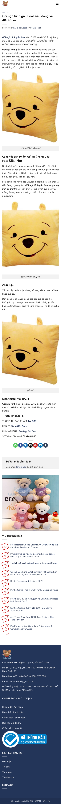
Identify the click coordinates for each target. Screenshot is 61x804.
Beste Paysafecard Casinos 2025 (26, 581)
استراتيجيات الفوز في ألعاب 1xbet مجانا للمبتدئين (33, 563)
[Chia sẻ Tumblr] (45, 445)
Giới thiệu (6, 761)
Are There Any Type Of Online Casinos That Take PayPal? (32, 618)
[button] (57, 3)
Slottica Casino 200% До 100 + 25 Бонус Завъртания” (31, 609)
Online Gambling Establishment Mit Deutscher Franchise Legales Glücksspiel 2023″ (33, 573)
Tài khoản (7, 772)
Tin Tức (5, 13)
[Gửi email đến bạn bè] (30, 445)
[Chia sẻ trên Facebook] (20, 445)
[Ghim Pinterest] (35, 445)
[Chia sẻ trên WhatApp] (15, 445)
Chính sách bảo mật (12, 728)
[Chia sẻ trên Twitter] (25, 445)
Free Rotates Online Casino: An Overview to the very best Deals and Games (34, 546)
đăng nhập (20, 466)
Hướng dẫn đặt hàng (12, 707)
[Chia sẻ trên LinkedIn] (40, 445)
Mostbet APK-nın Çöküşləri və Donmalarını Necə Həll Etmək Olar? (34, 600)
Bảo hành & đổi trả (11, 722)
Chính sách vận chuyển (13, 717)
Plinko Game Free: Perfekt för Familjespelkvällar (34, 590)
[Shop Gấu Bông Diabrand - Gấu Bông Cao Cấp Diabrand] (8, 3)
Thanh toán (8, 777)
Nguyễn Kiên (36, 28)
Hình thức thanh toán (12, 712)
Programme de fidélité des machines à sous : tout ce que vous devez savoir (32, 555)
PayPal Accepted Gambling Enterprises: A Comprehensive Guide (31, 627)
